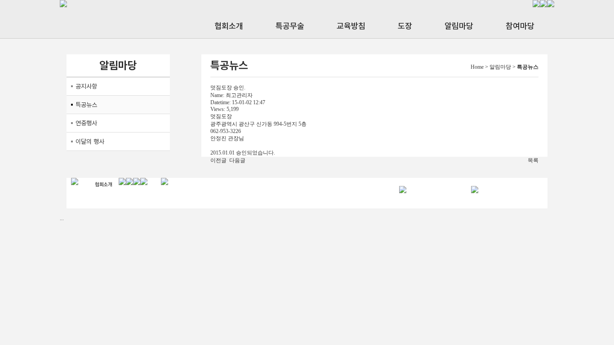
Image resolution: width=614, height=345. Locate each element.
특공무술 (290, 26)
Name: (217, 95)
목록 (533, 160)
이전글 (218, 160)
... (62, 218)
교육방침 (351, 26)
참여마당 (520, 26)
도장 (405, 26)
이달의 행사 (90, 141)
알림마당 (459, 26)
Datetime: (220, 102)
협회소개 (228, 26)
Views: (217, 109)
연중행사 (86, 123)
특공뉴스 (86, 104)
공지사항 (86, 86)
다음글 (237, 160)
